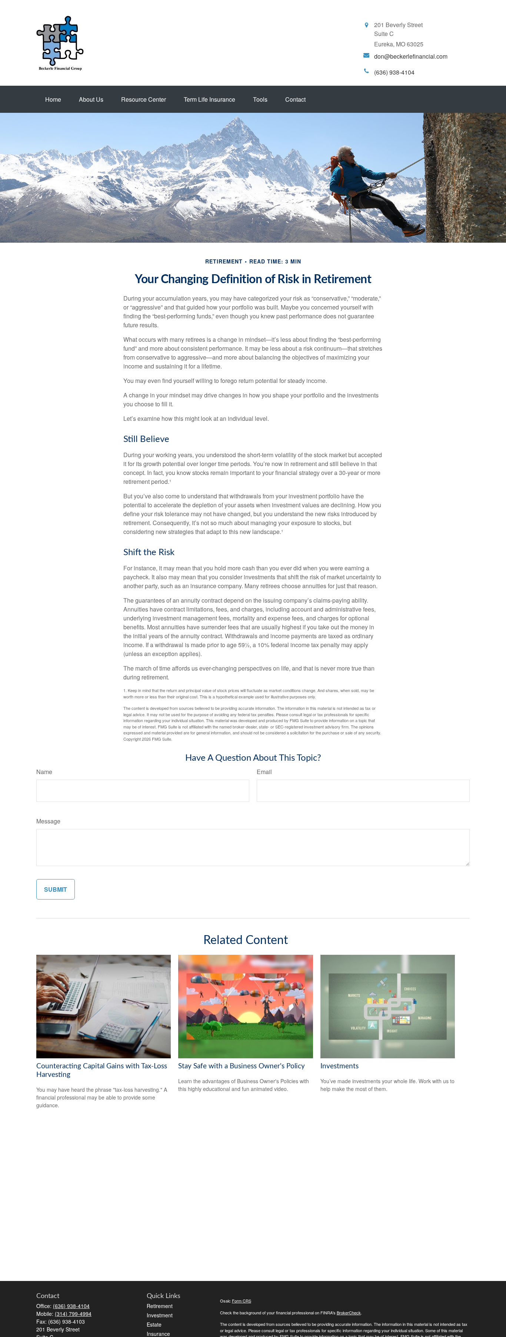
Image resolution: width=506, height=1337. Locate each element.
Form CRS (241, 1301)
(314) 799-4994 (73, 1313)
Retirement (160, 1306)
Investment (160, 1315)
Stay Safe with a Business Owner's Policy (241, 1066)
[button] (53, 99)
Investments (339, 1066)
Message (48, 821)
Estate (154, 1324)
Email (264, 771)
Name (44, 771)
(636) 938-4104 (71, 1306)
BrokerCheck (349, 1312)
